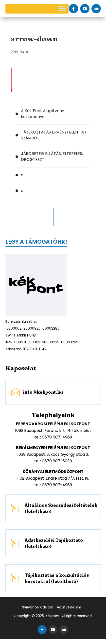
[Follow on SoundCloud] (96, 8)
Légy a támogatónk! (36, 242)
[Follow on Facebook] (73, 8)
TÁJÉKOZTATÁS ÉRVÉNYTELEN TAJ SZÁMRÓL (53, 135)
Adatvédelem (69, 607)
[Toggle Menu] (62, 8)
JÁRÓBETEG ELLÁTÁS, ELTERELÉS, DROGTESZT (52, 156)
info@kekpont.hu (43, 392)
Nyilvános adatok (37, 607)
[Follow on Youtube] (84, 8)
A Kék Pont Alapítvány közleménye (42, 113)
